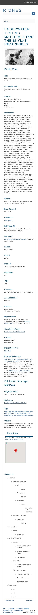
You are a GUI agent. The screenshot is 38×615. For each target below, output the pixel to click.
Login (26, 2)
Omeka (32, 612)
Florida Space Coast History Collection (15, 239)
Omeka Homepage (23, 608)
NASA (14, 413)
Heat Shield (7, 411)
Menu (6, 21)
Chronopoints (8, 220)
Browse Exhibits (8, 612)
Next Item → (30, 600)
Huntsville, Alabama (17, 411)
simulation (20, 415)
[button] (16, 451)
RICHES (12, 10)
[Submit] (33, 13)
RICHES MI (7, 350)
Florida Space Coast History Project (14, 332)
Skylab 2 (30, 415)
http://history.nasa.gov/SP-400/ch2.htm (20, 370)
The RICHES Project (9, 608)
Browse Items (18, 610)
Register (33, 2)
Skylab (26, 415)
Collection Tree (7, 610)
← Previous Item (9, 600)
